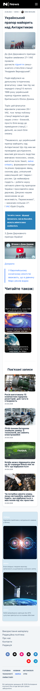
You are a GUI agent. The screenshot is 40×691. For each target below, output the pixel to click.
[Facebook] (8, 654)
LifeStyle (6, 517)
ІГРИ (25, 674)
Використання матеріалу (15, 631)
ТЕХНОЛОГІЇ (7, 674)
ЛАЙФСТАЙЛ (7, 677)
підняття (19, 64)
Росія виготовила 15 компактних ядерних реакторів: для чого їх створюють (16, 397)
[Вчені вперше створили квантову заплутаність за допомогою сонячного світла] (20, 542)
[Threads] (29, 654)
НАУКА (16, 12)
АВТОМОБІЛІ (28, 671)
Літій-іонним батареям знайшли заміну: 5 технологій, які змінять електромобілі (17, 431)
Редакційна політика (13, 634)
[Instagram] (22, 654)
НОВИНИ (16, 671)
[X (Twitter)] (15, 654)
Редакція (7, 645)
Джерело (10, 264)
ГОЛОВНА (6, 671)
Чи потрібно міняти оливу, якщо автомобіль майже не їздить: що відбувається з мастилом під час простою (19, 497)
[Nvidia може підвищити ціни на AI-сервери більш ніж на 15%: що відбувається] (20, 450)
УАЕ (8, 206)
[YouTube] (29, 661)
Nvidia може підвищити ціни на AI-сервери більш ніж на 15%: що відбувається (20, 464)
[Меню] (36, 4)
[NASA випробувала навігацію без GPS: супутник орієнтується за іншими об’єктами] (20, 588)
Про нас (6, 638)
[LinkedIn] (36, 654)
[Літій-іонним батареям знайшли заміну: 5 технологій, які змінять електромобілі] (20, 416)
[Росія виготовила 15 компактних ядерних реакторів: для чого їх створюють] (20, 382)
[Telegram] (36, 661)
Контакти (7, 641)
